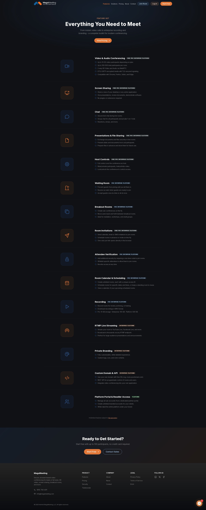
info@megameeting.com (45, 494)
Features (106, 4)
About (127, 4)
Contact (133, 4)
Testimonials (86, 488)
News (108, 481)
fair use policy (112, 418)
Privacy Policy (135, 477)
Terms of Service (136, 481)
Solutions (114, 4)
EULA (132, 484)
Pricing (121, 4)
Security (85, 484)
